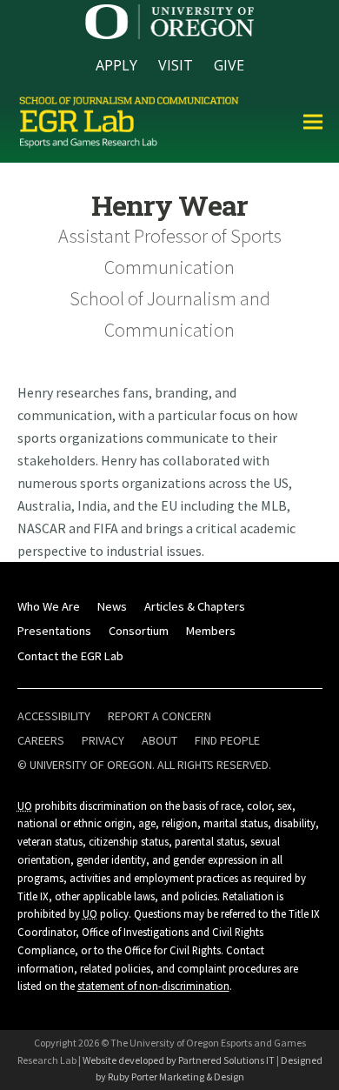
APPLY (116, 65)
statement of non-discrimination (153, 986)
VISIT (175, 65)
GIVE (229, 65)
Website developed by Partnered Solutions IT (179, 1060)
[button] (312, 121)
